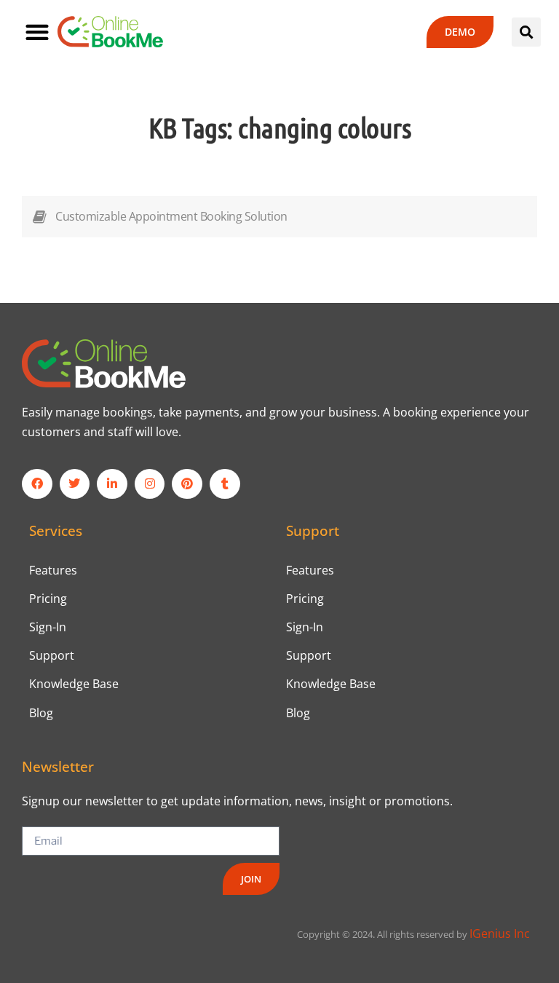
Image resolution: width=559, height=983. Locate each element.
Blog (41, 713)
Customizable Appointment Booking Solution (171, 216)
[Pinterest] (187, 484)
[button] (36, 31)
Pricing (48, 599)
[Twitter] (75, 484)
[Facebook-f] (37, 484)
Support (51, 655)
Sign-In (47, 627)
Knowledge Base (74, 684)
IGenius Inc (499, 933)
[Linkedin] (112, 484)
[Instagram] (150, 484)
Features (53, 570)
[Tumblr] (225, 484)
